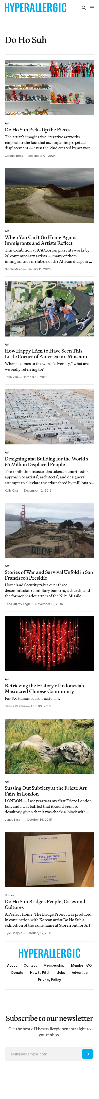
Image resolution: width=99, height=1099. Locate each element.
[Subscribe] (87, 1054)
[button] (53, 965)
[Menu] (92, 7)
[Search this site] (84, 7)
